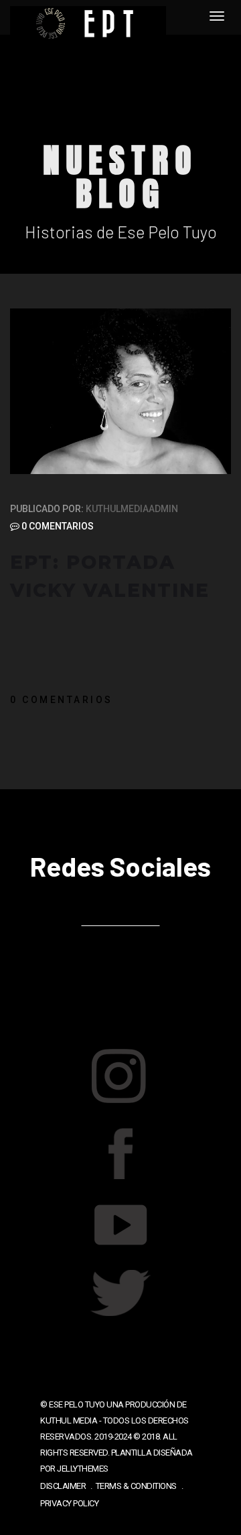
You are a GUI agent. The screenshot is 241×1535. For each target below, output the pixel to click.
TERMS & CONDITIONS (136, 1486)
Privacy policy (69, 1503)
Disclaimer (63, 1486)
